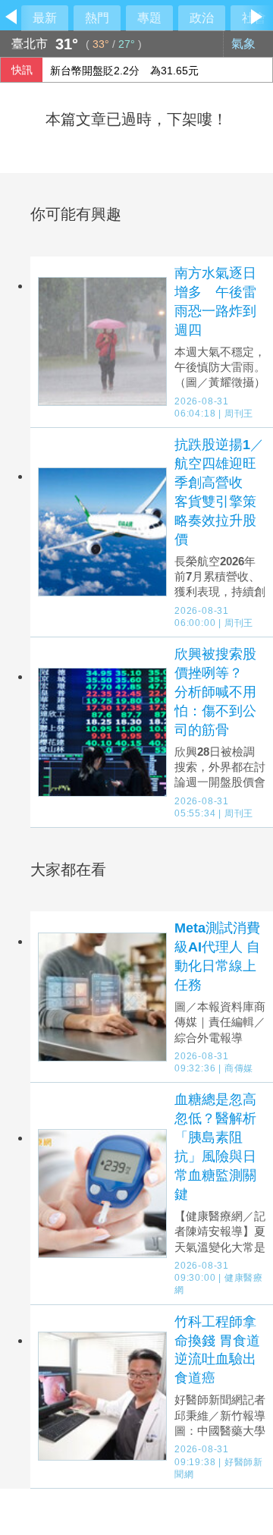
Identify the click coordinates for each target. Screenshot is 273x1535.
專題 (149, 17)
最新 (45, 17)
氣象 (245, 43)
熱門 (97, 17)
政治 (202, 17)
